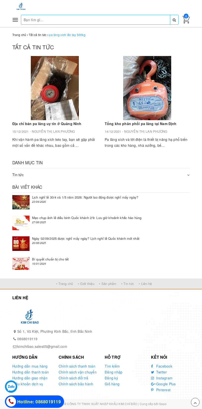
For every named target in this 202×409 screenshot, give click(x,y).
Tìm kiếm (112, 366)
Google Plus (165, 383)
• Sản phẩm (108, 283)
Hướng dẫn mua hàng (30, 366)
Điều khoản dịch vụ (27, 383)
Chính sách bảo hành (76, 383)
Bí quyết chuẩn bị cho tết (50, 259)
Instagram (164, 377)
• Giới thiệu (86, 283)
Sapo (163, 404)
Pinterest (163, 389)
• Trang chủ (64, 283)
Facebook (163, 366)
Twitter (161, 372)
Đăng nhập (113, 372)
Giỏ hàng (112, 383)
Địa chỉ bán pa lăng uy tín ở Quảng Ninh (46, 123)
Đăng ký (111, 377)
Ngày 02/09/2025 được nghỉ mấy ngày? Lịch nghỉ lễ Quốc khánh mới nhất (85, 238)
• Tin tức (127, 283)
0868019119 (27, 338)
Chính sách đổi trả (73, 377)
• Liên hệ (145, 283)
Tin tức (18, 174)
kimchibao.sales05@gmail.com (42, 346)
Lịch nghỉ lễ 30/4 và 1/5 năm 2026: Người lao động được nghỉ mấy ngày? (85, 197)
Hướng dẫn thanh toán (30, 372)
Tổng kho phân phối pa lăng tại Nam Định (140, 123)
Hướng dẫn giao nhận (30, 377)
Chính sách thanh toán (77, 366)
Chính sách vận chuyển (78, 372)
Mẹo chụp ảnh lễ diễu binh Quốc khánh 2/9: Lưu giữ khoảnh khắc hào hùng (86, 217)
